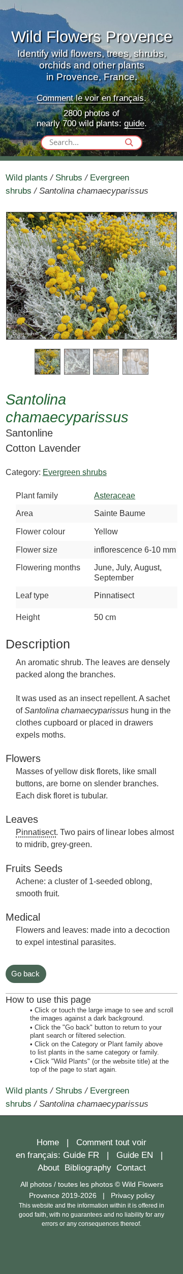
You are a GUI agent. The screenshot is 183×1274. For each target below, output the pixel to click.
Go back (25, 973)
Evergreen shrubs (75, 472)
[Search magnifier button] (129, 142)
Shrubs (68, 177)
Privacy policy (133, 1195)
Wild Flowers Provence (91, 37)
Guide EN (134, 1155)
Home (48, 1142)
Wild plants (27, 177)
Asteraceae (114, 495)
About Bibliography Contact (92, 1168)
